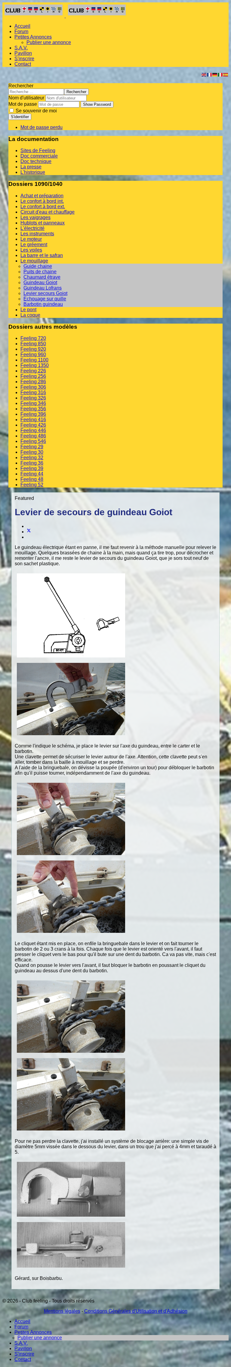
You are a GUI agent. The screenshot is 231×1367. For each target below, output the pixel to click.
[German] (215, 74)
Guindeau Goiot (40, 282)
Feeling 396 (33, 414)
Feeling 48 (31, 479)
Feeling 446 (33, 430)
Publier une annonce (48, 42)
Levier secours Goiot (45, 293)
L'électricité (32, 228)
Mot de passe (22, 104)
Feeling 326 (33, 397)
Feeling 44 (31, 473)
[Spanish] (226, 74)
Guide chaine (37, 266)
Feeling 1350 (34, 365)
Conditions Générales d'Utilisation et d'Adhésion (135, 1311)
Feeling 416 (33, 419)
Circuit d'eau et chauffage (47, 212)
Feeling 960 (33, 354)
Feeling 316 (33, 392)
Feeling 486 (33, 435)
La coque (30, 315)
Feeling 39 (31, 468)
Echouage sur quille (44, 298)
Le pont (28, 309)
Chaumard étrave (41, 277)
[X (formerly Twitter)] (29, 531)
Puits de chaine (40, 271)
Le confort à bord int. (42, 201)
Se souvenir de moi (35, 110)
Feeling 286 (33, 381)
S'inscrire (24, 58)
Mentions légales (62, 1311)
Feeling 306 (33, 387)
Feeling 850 (33, 343)
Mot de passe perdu (41, 127)
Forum (21, 31)
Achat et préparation (41, 195)
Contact (22, 64)
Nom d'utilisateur (26, 97)
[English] (204, 74)
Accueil (22, 26)
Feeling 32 (31, 457)
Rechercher (20, 85)
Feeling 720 (33, 338)
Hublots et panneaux (42, 222)
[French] (209, 74)
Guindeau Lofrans (42, 287)
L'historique (32, 172)
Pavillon (23, 53)
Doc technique (35, 161)
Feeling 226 (33, 370)
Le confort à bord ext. (42, 206)
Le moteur (31, 239)
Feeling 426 (33, 425)
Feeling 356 (33, 408)
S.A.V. (21, 47)
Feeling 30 (31, 452)
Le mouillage (34, 260)
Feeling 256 (33, 376)
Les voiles (31, 249)
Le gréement (33, 244)
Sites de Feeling (37, 150)
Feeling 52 (31, 484)
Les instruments (37, 233)
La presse (31, 166)
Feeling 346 (33, 403)
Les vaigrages (35, 217)
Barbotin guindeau (43, 304)
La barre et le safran (41, 255)
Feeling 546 (33, 441)
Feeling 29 (31, 446)
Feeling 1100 (34, 359)
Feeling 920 (33, 349)
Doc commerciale (39, 155)
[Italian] (220, 74)
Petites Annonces (33, 36)
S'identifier (20, 116)
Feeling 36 (31, 463)
